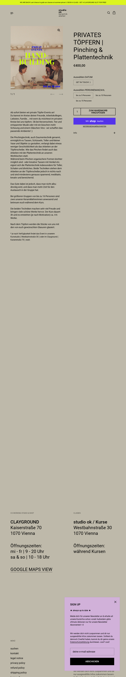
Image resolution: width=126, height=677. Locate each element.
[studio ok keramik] (63, 13)
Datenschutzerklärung (79, 642)
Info (75, 133)
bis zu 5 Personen (83, 95)
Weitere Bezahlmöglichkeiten (94, 126)
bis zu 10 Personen (103, 95)
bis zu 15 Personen (84, 101)
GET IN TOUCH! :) (83, 82)
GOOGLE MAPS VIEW (31, 569)
